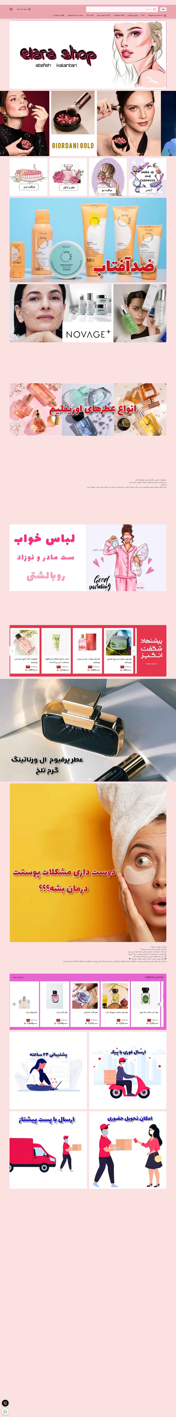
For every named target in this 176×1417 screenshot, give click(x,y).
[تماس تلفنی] (5, 1403)
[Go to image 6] (83, 153)
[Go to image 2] (92, 153)
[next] (12, 651)
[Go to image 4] (88, 153)
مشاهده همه (151, 664)
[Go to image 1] (94, 153)
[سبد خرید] (11, 9)
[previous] (134, 651)
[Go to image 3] (90, 153)
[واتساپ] (5, 1411)
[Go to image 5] (86, 153)
